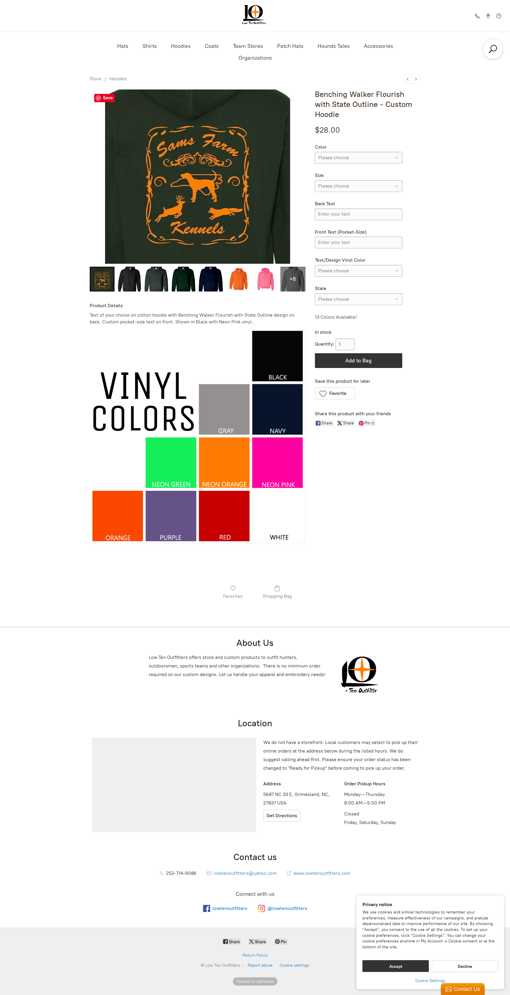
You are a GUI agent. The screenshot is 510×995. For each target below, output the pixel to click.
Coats (212, 46)
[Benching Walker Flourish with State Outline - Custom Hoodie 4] (211, 279)
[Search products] (493, 49)
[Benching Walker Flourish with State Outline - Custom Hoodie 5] (238, 279)
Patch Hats (290, 46)
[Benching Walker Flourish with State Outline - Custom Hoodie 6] (265, 279)
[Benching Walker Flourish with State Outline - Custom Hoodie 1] (129, 279)
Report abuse (260, 965)
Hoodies (181, 46)
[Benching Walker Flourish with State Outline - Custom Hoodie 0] (102, 279)
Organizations (255, 58)
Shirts (150, 46)
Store (96, 79)
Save (108, 97)
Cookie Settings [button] (430, 980)
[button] (335, 393)
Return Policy (255, 955)
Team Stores (248, 46)
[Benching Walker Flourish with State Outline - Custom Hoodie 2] (156, 279)
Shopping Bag (277, 596)
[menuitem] (407, 79)
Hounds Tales (334, 46)
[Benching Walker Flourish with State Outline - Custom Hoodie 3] (183, 279)
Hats (122, 46)
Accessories (378, 46)
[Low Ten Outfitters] (255, 16)
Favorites (233, 596)
